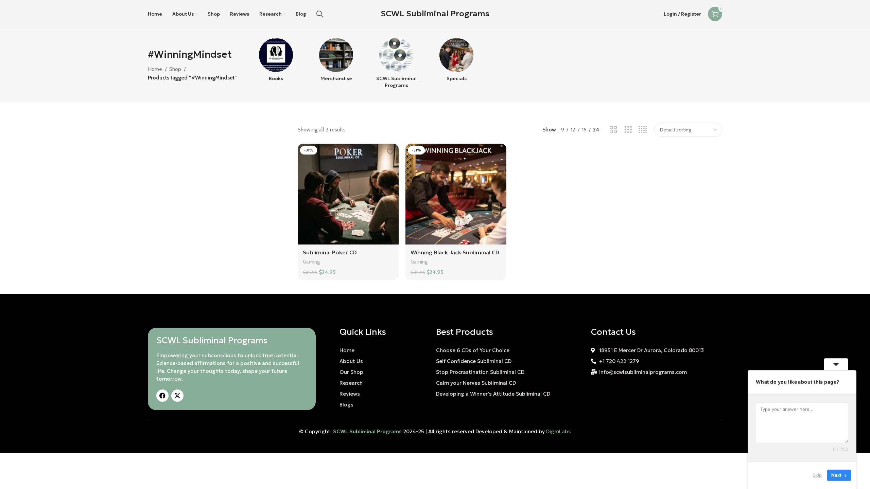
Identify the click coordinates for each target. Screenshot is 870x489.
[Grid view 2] (613, 130)
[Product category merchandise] (336, 62)
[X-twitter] (177, 396)
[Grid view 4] (643, 130)
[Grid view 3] (628, 130)
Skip (817, 475)
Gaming (311, 261)
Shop (175, 69)
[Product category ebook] (276, 62)
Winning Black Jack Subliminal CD (455, 252)
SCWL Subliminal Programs (435, 13)
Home (155, 69)
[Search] (320, 14)
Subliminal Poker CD (330, 252)
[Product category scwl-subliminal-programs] (396, 65)
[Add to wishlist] (390, 151)
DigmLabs (558, 431)
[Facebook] (162, 396)
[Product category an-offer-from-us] (457, 62)
